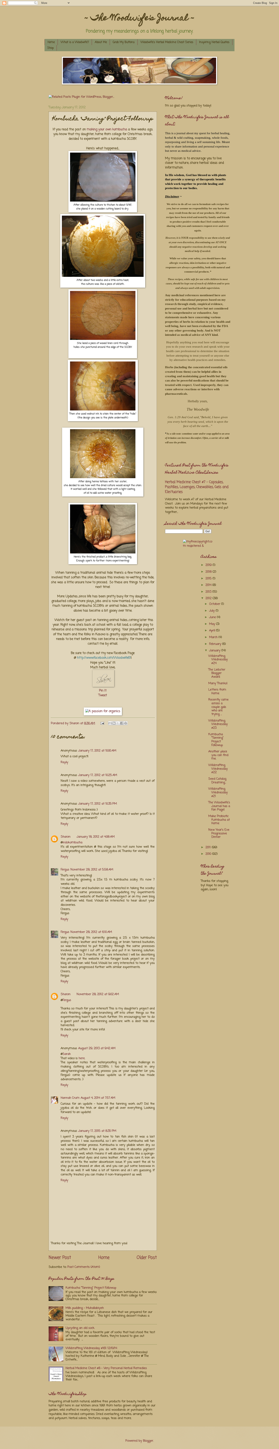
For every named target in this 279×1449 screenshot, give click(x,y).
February (215, 644)
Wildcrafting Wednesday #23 (218, 724)
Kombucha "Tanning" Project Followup (91, 1288)
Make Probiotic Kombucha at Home (219, 820)
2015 (209, 578)
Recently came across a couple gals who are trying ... (218, 706)
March (214, 637)
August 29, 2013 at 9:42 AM (96, 1048)
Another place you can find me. (218, 755)
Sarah (66, 1054)
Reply (64, 762)
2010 (208, 854)
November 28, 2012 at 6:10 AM (91, 932)
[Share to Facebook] (122, 723)
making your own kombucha (107, 129)
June (213, 617)
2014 (208, 585)
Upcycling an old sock (80, 1328)
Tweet (102, 695)
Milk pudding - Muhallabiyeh (85, 1308)
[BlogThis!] (114, 723)
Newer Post (60, 1258)
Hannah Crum (70, 1098)
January (215, 650)
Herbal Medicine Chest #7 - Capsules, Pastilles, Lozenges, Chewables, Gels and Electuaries (197, 486)
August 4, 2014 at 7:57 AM (98, 1098)
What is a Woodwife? (75, 42)
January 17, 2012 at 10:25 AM (97, 775)
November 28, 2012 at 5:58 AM (91, 869)
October (215, 604)
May (212, 624)
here (82, 1058)
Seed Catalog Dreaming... (217, 781)
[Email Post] (102, 723)
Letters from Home (217, 691)
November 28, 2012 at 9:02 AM (98, 994)
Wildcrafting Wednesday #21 (218, 792)
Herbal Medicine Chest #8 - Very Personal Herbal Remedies (106, 1368)
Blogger (148, 1441)
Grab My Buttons (124, 42)
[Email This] (110, 723)
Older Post (147, 1258)
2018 (209, 572)
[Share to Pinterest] (126, 723)
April (212, 630)
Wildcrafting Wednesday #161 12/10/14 (91, 1348)
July (212, 611)
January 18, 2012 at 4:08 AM (96, 837)
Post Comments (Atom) (83, 1267)
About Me (101, 42)
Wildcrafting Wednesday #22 (218, 769)
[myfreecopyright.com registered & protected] (197, 543)
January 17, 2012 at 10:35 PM (97, 804)
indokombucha (72, 842)
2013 (208, 592)
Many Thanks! (218, 683)
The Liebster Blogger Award (216, 673)
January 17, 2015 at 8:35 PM (97, 1131)
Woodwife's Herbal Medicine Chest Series (167, 42)
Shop (50, 48)
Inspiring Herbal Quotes (214, 42)
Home (51, 42)
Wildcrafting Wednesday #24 (218, 659)
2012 (209, 598)
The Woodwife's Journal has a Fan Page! (219, 806)
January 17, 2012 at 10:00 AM (97, 750)
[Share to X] (118, 723)
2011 (208, 847)
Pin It (103, 690)
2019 (209, 565)
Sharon (65, 837)
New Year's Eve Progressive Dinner (218, 833)
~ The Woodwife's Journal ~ (139, 18)
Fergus (65, 869)
